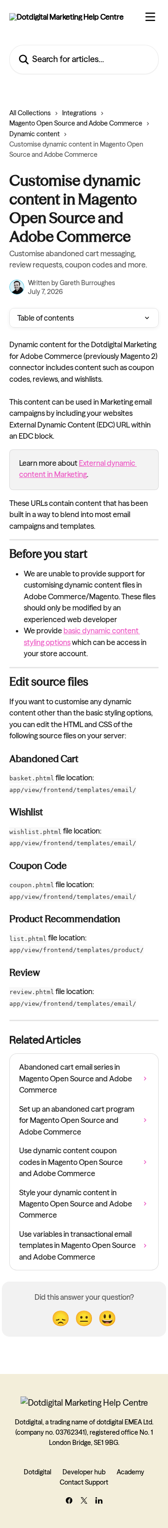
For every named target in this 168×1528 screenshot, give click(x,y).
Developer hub (84, 1472)
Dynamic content (34, 134)
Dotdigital (37, 1472)
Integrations (79, 113)
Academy (130, 1472)
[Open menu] (150, 16)
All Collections (30, 113)
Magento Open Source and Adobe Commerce (75, 123)
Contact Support (84, 1482)
